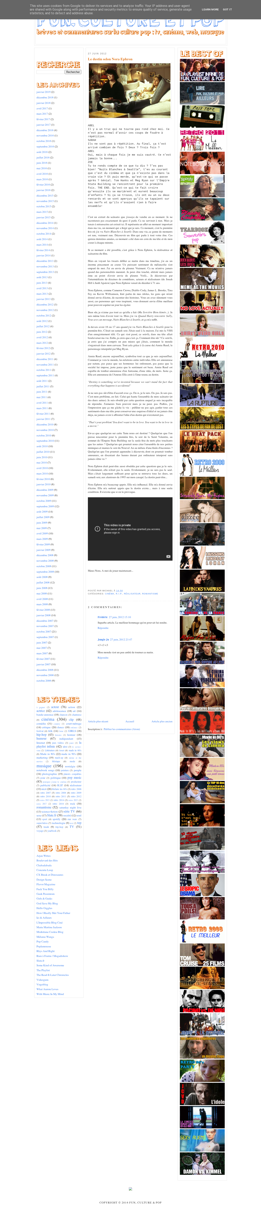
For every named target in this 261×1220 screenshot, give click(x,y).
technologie (58, 823)
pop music (74, 777)
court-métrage (73, 723)
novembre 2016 (45, 135)
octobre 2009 (43, 501)
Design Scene (44, 879)
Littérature (50, 750)
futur (61, 731)
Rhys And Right (45, 951)
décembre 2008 (44, 555)
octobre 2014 (43, 233)
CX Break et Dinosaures (49, 874)
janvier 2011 (43, 419)
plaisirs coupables (72, 773)
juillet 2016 (43, 157)
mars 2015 (42, 212)
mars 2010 (42, 473)
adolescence (59, 711)
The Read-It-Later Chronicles (52, 975)
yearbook (52, 830)
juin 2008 (41, 588)
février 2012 (43, 348)
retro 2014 (59, 800)
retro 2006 (76, 789)
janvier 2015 (43, 217)
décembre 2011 (44, 359)
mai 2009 (41, 528)
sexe (38, 815)
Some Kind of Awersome (50, 965)
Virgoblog (42, 984)
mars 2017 (42, 113)
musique (44, 766)
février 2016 (43, 184)
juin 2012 (41, 332)
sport (44, 819)
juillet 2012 (43, 326)
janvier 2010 (43, 484)
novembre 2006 (45, 675)
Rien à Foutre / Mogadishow (52, 956)
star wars (72, 819)
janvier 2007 (43, 664)
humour (41, 738)
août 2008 (42, 577)
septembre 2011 (45, 375)
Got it (227, 9)
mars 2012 (42, 343)
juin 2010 (41, 457)
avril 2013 (42, 288)
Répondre (103, 628)
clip (71, 719)
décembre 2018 (44, 97)
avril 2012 (42, 337)
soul (79, 815)
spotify (56, 819)
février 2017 (43, 119)
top (79, 822)
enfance (74, 727)
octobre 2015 (43, 206)
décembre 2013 (44, 261)
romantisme (43, 807)
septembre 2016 (45, 146)
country (57, 723)
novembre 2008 (45, 560)
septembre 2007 (45, 637)
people (77, 770)
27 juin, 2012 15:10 (120, 617)
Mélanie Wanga (45, 937)
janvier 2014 (43, 255)
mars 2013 (42, 293)
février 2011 (43, 413)
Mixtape (56, 761)
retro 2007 (45, 792)
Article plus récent (98, 721)
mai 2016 (41, 168)
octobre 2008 (43, 566)
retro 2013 (44, 800)
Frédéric (103, 617)
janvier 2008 (43, 615)
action (71, 707)
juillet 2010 (43, 452)
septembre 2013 (45, 272)
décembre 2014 (44, 223)
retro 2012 (76, 796)
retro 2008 (61, 792)
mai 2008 (41, 593)
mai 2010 (41, 462)
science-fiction (50, 811)
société (67, 815)
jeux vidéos (58, 742)
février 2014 (43, 250)
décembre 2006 (44, 670)
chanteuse (76, 714)
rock (72, 803)
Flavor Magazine (45, 884)
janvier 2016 (43, 190)
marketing (42, 757)
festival (39, 730)
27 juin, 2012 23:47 (121, 639)
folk (50, 731)
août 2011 (42, 381)
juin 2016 (41, 163)
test (71, 823)
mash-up (59, 757)
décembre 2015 (44, 195)
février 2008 (43, 610)
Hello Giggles (44, 908)
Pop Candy (42, 941)
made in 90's (68, 754)
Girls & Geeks (44, 898)
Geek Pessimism (45, 894)
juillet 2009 (43, 517)
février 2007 (43, 659)
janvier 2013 (43, 299)
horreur (71, 735)
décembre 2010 (44, 424)
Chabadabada (44, 865)
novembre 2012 (45, 310)
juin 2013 (41, 282)
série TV (69, 811)
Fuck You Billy (45, 889)
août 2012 (42, 321)
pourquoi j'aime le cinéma (54, 781)
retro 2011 (61, 796)
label (65, 746)
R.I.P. (60, 785)
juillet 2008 (43, 582)
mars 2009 (42, 539)
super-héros (42, 823)
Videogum (42, 980)
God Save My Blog (47, 903)
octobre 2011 (43, 370)
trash (46, 827)
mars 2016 (42, 179)
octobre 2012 (43, 315)
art (74, 711)
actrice (40, 710)
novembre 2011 (45, 364)
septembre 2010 (45, 441)
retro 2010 (45, 796)
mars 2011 (42, 408)
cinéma (47, 719)
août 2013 (42, 277)
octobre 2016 (43, 141)
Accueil (129, 721)
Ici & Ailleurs (44, 917)
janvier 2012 (43, 353)
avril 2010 (42, 468)
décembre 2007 (44, 621)
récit (44, 789)
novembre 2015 (45, 201)
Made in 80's (47, 754)
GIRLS (72, 731)
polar (42, 777)
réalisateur (75, 785)
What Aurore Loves (47, 989)
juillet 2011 (43, 386)
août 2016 (42, 152)
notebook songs (45, 770)
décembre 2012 (44, 304)
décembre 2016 (44, 130)
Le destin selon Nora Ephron (110, 59)
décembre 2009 (44, 490)
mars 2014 (42, 244)
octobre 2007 (43, 631)
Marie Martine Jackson (49, 927)
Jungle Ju (103, 639)
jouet (71, 742)
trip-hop (59, 826)
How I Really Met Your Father (53, 913)
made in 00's (75, 750)
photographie (49, 774)
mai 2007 (41, 648)
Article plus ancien (162, 721)
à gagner (40, 707)
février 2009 (43, 544)
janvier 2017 (43, 124)
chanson (63, 714)
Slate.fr (51, 815)
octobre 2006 (43, 680)
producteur (76, 781)
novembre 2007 (45, 626)
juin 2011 (41, 391)
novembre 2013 (45, 266)
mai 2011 (41, 397)
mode (72, 761)
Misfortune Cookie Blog (49, 932)
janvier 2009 (43, 550)
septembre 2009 (45, 506)
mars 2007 (42, 653)
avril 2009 (42, 533)
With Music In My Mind (50, 994)
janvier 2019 (43, 92)
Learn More (210, 9)
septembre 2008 (45, 571)
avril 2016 (42, 174)
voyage (39, 830)
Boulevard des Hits (47, 860)
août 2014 (42, 239)
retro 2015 (73, 800)
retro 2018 (58, 803)
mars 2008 (42, 604)
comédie (41, 723)
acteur (55, 707)
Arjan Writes (43, 856)
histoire (58, 735)
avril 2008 (42, 599)
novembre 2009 (45, 495)
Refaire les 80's (59, 789)
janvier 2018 (43, 103)
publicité (45, 785)
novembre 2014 (45, 228)
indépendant (66, 738)
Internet (40, 743)
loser (61, 750)
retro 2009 (76, 792)
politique (56, 778)
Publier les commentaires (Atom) (122, 729)
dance (60, 727)
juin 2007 (41, 642)
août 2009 (42, 511)
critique (46, 727)
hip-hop (41, 734)
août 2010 (42, 446)
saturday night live (70, 807)
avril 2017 (42, 108)
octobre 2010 (43, 435)
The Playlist (43, 970)
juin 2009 (41, 522)
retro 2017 (41, 803)
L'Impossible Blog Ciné (49, 922)
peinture (65, 770)
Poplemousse (43, 946)
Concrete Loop (44, 870)
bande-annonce (44, 714)
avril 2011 (42, 402)
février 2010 (43, 479)
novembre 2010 (45, 430)
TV (72, 826)
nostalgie (70, 766)
